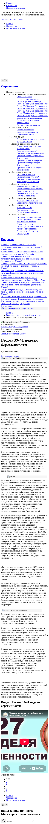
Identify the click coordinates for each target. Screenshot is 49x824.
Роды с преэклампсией (27, 151)
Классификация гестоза (27, 132)
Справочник (11, 5)
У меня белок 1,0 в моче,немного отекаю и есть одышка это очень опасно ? (22, 253)
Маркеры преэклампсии (27, 200)
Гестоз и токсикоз (24, 97)
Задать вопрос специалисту (13, 334)
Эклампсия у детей (25, 191)
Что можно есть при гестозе (29, 217)
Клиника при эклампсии (28, 181)
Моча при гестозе (24, 207)
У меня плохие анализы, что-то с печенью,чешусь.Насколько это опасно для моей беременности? (22, 258)
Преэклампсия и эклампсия (29, 179)
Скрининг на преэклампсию (29, 203)
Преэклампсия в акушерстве (29, 160)
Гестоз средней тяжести (27, 231)
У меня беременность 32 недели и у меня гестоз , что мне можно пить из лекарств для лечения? (23, 283)
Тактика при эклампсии (27, 186)
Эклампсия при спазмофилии (30, 189)
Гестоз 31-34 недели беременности (32, 108)
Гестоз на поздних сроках (28, 99)
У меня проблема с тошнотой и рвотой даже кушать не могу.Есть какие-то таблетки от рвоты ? (24, 264)
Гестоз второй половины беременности (28, 121)
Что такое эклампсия (26, 174)
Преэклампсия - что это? (28, 177)
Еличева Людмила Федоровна (14, 327)
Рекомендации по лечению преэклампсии (29, 147)
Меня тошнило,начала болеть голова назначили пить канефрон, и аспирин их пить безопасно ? (22, 271)
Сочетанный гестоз (25, 134)
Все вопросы (7, 306)
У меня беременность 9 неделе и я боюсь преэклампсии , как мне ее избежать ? (19, 279)
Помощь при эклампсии (27, 193)
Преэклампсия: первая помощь (30, 153)
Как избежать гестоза (26, 222)
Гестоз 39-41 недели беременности (32, 115)
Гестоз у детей (23, 233)
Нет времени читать (10, 356)
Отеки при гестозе (25, 224)
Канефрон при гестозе (27, 229)
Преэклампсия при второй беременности (28, 164)
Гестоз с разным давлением (29, 219)
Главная (9, 3)
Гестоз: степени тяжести (27, 212)
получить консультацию (11, 19)
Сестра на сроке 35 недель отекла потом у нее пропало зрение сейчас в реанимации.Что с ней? (22, 290)
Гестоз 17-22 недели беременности (32, 104)
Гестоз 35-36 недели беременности (32, 111)
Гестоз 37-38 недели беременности (32, 113)
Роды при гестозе (24, 141)
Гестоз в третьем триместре (29, 101)
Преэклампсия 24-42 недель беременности (29, 168)
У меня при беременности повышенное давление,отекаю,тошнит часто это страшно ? (21, 246)
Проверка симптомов (15, 8)
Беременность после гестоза (29, 118)
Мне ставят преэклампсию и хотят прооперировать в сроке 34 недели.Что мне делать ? (24, 297)
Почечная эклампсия (26, 196)
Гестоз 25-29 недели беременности (32, 106)
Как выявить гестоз (25, 210)
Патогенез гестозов (25, 130)
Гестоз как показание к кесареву (31, 139)
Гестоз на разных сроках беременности (23, 315)
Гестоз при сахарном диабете (30, 226)
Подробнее (6, 249)
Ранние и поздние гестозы (28, 125)
